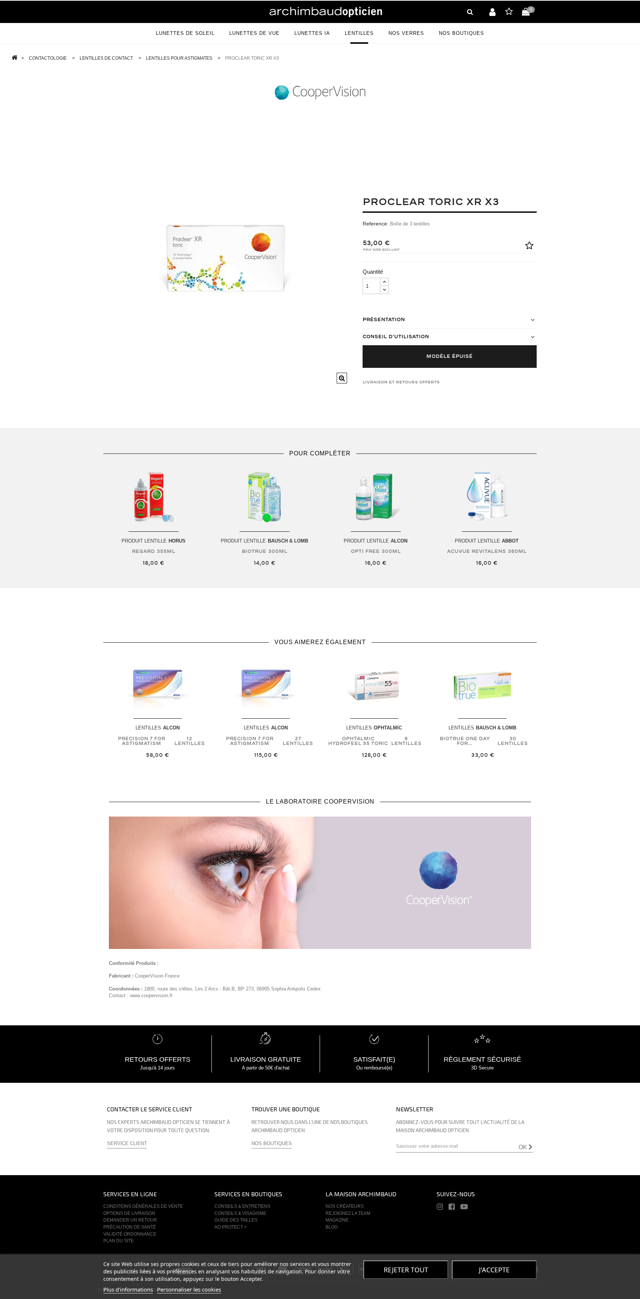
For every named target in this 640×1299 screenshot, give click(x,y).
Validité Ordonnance (129, 1234)
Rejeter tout (406, 1269)
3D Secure (482, 1068)
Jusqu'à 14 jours (157, 1068)
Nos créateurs (345, 1206)
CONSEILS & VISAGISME (240, 1213)
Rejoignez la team (348, 1213)
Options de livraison (129, 1213)
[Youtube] (464, 1207)
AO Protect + (230, 1227)
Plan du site (118, 1240)
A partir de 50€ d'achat (266, 1068)
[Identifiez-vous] (492, 11)
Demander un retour (130, 1220)
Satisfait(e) (374, 1059)
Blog (332, 1227)
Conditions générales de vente (143, 1206)
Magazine (337, 1220)
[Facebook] (452, 1207)
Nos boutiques (271, 1143)
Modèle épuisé (449, 356)
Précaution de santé (129, 1227)
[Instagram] (440, 1207)
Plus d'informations (128, 1289)
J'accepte (494, 1269)
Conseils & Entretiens (242, 1206)
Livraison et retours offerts (401, 382)
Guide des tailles (235, 1220)
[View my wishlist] (509, 13)
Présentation (384, 320)
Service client (127, 1143)
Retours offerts (157, 1059)
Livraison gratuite (265, 1059)
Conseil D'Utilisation (396, 337)
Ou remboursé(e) (374, 1068)
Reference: (376, 224)
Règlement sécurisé (482, 1059)
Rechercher (470, 11)
